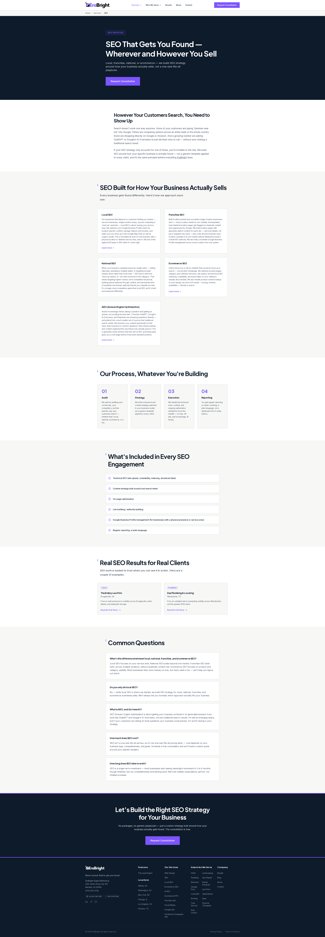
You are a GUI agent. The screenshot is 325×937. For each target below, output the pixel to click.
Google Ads (169, 910)
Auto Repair (207, 878)
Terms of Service (232, 932)
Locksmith (195, 894)
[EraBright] (97, 5)
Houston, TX (143, 909)
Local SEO (107, 214)
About (178, 5)
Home (87, 13)
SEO (166, 878)
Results (168, 5)
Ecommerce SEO (178, 263)
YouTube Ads (170, 900)
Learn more (107, 248)
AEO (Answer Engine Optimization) (121, 306)
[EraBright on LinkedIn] (86, 901)
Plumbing (195, 878)
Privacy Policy (216, 932)
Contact (188, 5)
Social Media (170, 905)
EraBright (182, 157)
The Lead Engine (145, 873)
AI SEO (167, 891)
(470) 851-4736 (92, 891)
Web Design (170, 873)
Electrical (194, 882)
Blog (219, 878)
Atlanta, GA (142, 886)
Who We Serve (152, 5)
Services (135, 5)
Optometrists (207, 894)
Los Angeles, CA (145, 904)
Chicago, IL (142, 899)
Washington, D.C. (145, 890)
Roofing (194, 898)
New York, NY (144, 895)
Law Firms (206, 889)
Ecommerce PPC (171, 896)
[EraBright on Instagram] (95, 901)
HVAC (193, 873)
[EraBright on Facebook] (91, 901)
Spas (204, 898)
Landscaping (207, 873)
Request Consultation (227, 5)
